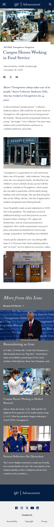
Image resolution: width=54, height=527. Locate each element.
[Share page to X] (11, 77)
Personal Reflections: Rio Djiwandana (23, 457)
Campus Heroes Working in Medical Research (23, 401)
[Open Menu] (4, 4)
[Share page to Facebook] (4, 77)
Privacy (44, 521)
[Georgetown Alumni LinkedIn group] (37, 508)
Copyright (29, 521)
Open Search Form (50, 4)
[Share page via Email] (17, 77)
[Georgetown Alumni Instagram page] (22, 508)
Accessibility (12, 521)
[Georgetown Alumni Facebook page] (16, 508)
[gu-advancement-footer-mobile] (27, 4)
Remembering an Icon (18, 345)
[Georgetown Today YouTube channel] (32, 508)
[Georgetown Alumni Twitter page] (27, 508)
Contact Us (27, 514)
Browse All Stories (12, 305)
